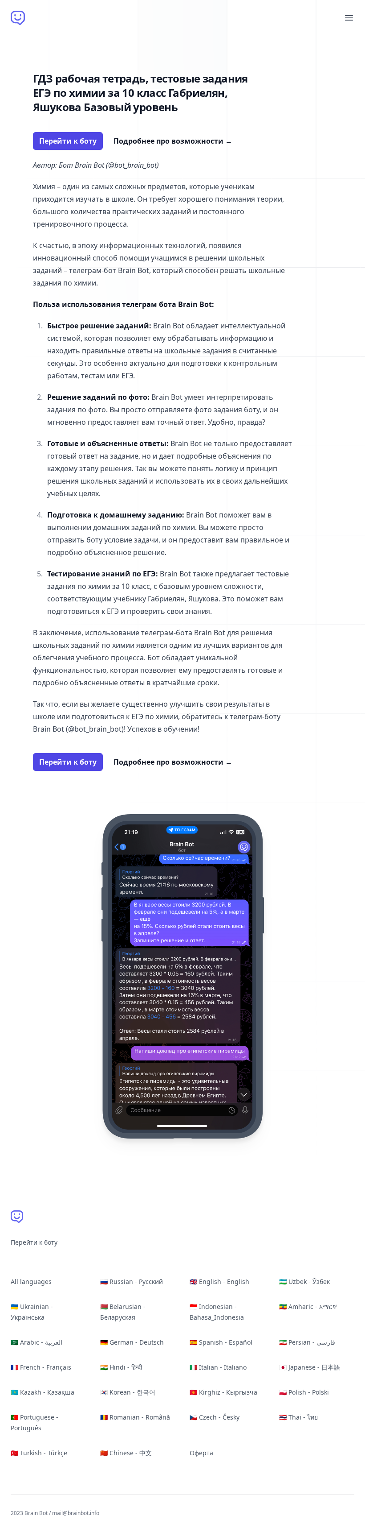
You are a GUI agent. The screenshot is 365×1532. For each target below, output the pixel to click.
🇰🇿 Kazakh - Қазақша (42, 1392)
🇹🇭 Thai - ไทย (298, 1417)
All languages (31, 1281)
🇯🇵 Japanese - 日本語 (309, 1367)
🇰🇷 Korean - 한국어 (127, 1392)
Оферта (201, 1453)
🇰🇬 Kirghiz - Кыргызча (223, 1392)
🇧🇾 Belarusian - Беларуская (123, 1311)
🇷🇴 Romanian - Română (135, 1417)
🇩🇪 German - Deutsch (132, 1342)
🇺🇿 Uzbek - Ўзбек (304, 1281)
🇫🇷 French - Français (41, 1367)
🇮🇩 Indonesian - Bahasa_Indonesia (217, 1311)
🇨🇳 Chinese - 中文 (126, 1453)
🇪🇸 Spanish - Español (221, 1342)
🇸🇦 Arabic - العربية (36, 1342)
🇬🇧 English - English (219, 1281)
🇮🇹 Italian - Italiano (218, 1367)
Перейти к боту (68, 141)
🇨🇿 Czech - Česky (214, 1417)
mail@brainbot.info (75, 1513)
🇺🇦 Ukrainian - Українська (32, 1311)
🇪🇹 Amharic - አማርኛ (308, 1306)
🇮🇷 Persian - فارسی (307, 1342)
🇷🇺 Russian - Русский (131, 1281)
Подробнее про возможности (173, 141)
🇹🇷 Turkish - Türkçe (39, 1453)
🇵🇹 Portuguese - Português (34, 1422)
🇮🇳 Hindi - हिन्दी (121, 1367)
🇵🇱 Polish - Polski (304, 1392)
